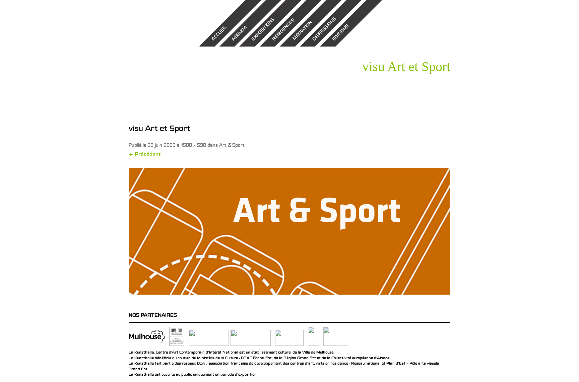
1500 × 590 (193, 146)
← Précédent (145, 155)
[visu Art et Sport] (289, 231)
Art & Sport (232, 146)
